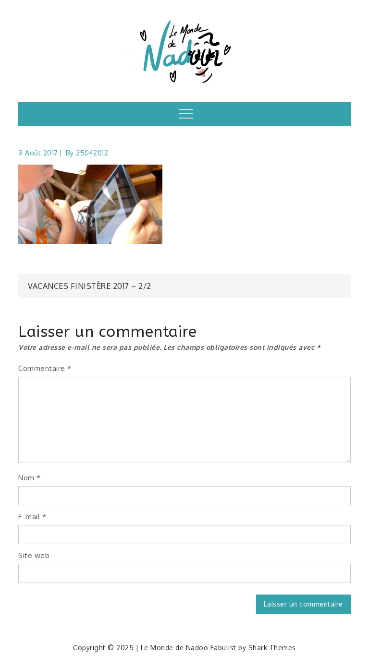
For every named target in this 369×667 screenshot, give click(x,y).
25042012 (92, 153)
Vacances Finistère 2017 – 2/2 (89, 286)
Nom (29, 477)
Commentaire (45, 368)
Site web (33, 555)
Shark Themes (272, 647)
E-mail (32, 516)
